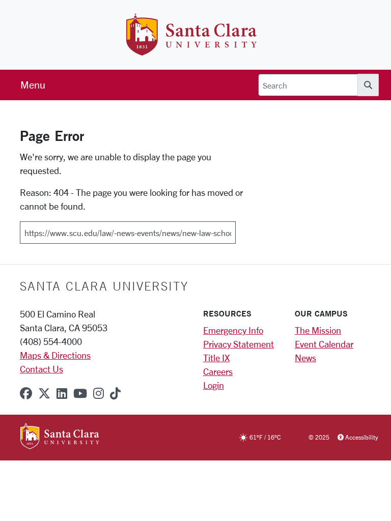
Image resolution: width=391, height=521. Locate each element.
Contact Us (41, 369)
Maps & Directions (55, 355)
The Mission (318, 330)
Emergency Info (233, 330)
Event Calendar (324, 344)
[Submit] (242, 229)
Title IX (216, 358)
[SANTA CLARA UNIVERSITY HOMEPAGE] (59, 437)
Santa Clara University (104, 286)
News (305, 358)
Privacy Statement (238, 344)
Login (213, 385)
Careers (218, 371)
